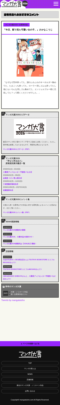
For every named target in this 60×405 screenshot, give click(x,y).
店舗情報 (30, 380)
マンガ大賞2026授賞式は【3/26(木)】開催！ (20, 244)
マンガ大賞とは (30, 369)
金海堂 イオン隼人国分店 (12, 178)
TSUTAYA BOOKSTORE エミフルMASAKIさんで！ (22, 269)
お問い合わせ (30, 391)
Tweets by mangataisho (13, 300)
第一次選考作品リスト (19, 294)
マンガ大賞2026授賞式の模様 (14, 230)
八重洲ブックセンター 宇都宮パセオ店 (17, 172)
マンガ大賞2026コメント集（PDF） (16, 212)
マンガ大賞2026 (14, 4)
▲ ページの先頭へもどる (30, 344)
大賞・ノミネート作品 (19, 292)
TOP (30, 363)
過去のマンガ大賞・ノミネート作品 (30, 385)
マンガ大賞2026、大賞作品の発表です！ (18, 237)
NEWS (30, 374)
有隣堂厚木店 (8, 190)
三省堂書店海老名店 (10, 184)
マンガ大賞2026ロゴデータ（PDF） (16, 149)
